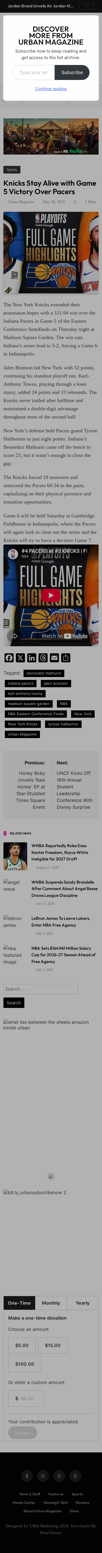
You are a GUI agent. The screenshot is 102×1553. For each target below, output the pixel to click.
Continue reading (51, 88)
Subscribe (72, 72)
